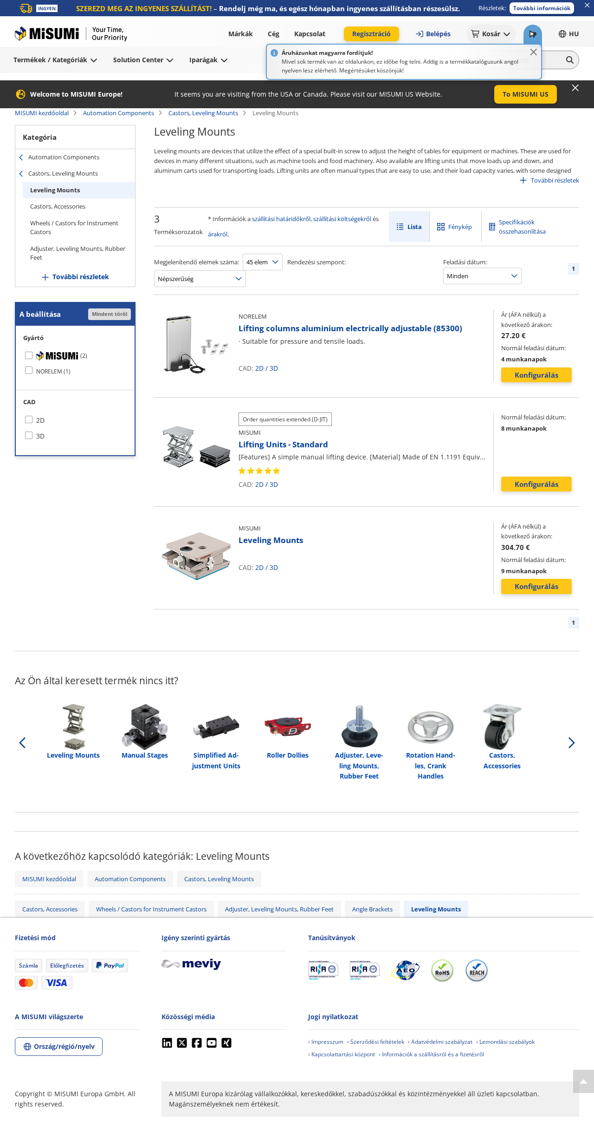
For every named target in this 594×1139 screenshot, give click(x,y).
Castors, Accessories (57, 206)
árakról (217, 234)
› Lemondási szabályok (505, 1042)
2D (259, 368)
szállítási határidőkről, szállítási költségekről (311, 219)
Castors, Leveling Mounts (203, 113)
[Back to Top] (583, 1081)
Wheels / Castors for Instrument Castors (74, 227)
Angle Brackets (372, 909)
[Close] (533, 52)
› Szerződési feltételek (375, 1042)
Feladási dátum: (465, 262)
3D (274, 368)
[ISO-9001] (323, 970)
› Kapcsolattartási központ (341, 1054)
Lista (414, 227)
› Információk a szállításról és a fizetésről (431, 1054)
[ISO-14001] (364, 970)
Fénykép (460, 227)
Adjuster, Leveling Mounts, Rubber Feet (77, 253)
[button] (542, 8)
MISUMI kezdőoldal (42, 113)
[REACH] (476, 970)
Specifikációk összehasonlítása (522, 227)
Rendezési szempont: (316, 262)
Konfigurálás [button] (536, 375)
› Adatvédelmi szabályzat (440, 1042)
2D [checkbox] (40, 420)
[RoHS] (442, 970)
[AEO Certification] (405, 970)
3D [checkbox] (40, 436)
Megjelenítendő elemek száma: (196, 262)
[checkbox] (75, 355)
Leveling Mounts (55, 190)
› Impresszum (325, 1042)
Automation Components (118, 113)
